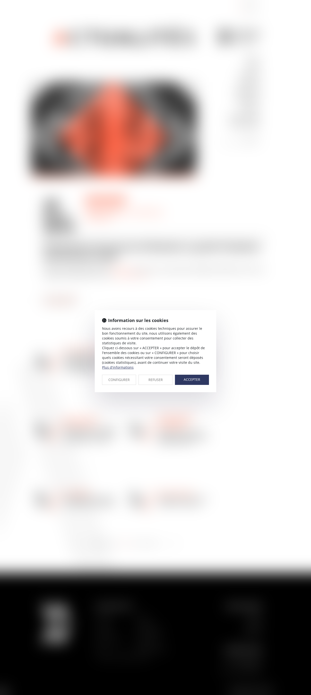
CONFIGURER (119, 379)
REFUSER (155, 379)
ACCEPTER (192, 379)
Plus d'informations (118, 367)
